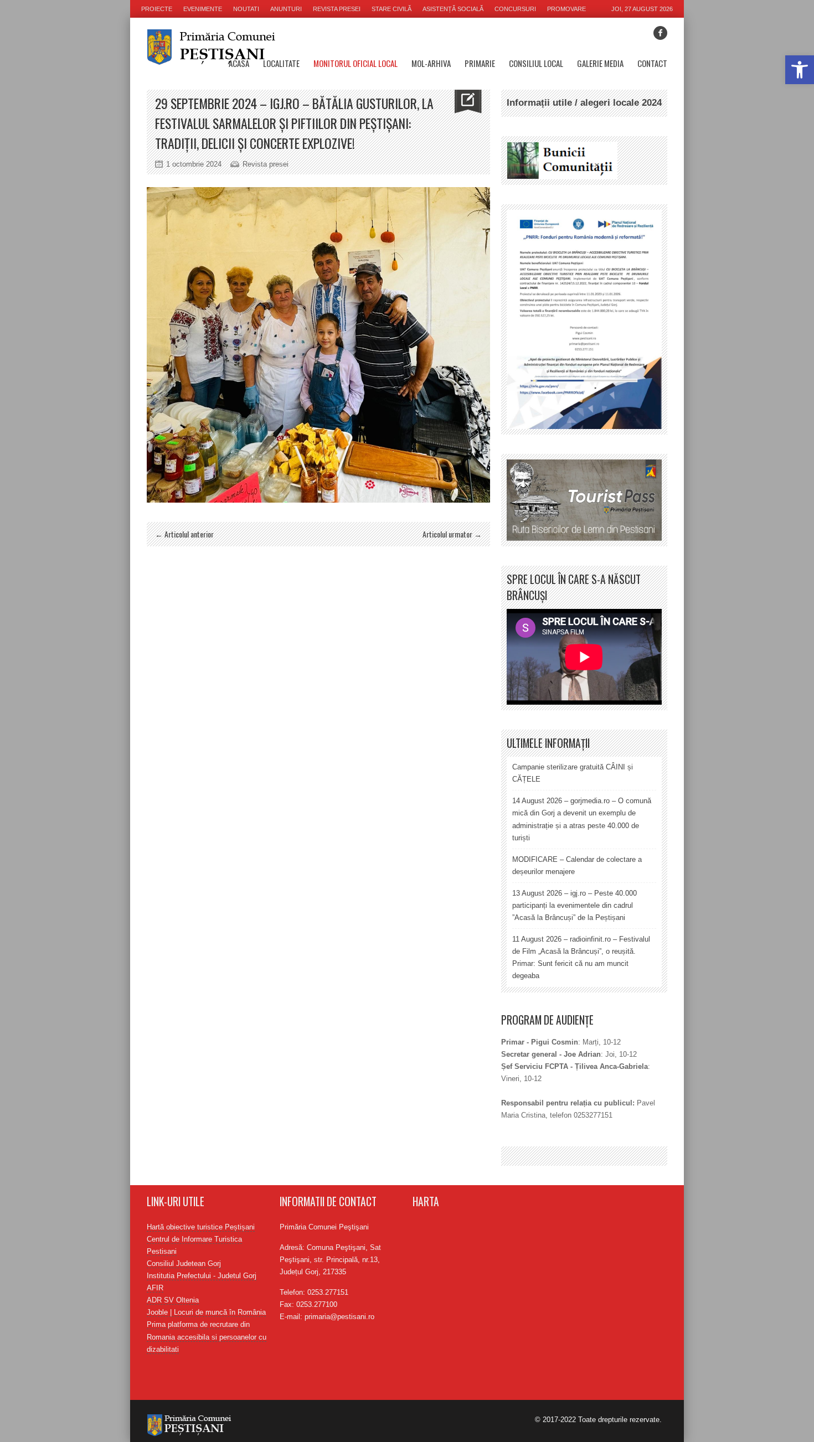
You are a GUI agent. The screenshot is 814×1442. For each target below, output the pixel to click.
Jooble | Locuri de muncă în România (206, 1312)
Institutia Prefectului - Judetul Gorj (201, 1276)
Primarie (480, 63)
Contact (652, 63)
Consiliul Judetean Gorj (184, 1263)
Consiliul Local (536, 63)
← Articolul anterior (184, 534)
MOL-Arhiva (431, 63)
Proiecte (156, 9)
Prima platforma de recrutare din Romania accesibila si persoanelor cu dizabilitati (206, 1336)
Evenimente (202, 9)
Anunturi (286, 9)
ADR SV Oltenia (173, 1300)
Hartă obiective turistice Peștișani (201, 1227)
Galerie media (600, 63)
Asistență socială (453, 9)
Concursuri (515, 9)
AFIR (155, 1288)
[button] (799, 69)
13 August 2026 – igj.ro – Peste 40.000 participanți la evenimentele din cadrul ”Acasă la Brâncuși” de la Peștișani (574, 905)
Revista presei (336, 9)
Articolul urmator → (452, 534)
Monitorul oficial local (355, 63)
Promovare (566, 9)
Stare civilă (391, 9)
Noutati (246, 9)
